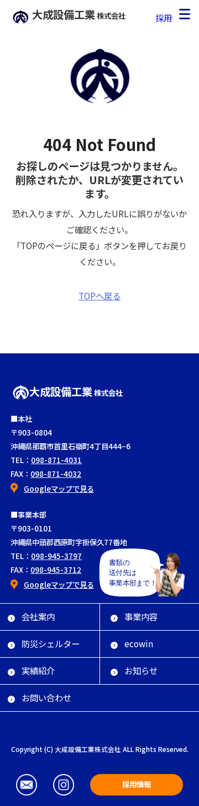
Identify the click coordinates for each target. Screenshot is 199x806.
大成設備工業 (78, 14)
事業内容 (141, 616)
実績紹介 (38, 670)
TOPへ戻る (99, 295)
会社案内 (38, 616)
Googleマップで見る (59, 488)
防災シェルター (51, 643)
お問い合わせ (46, 697)
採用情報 (171, 18)
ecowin (138, 643)
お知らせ (141, 670)
